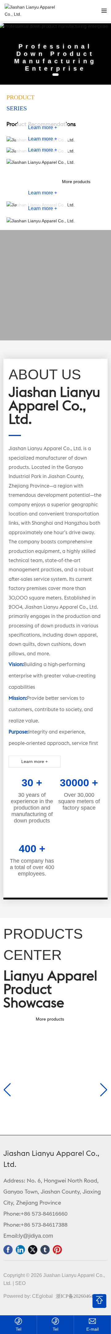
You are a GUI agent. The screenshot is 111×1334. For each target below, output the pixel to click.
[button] (55, 74)
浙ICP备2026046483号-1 (81, 1296)
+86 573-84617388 (44, 1225)
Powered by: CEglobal (28, 1296)
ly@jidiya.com (36, 1236)
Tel (18, 1329)
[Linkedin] (20, 1249)
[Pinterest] (57, 1249)
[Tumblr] (45, 1249)
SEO (20, 1283)
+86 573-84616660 (44, 1214)
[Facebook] (8, 1249)
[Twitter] (32, 1249)
